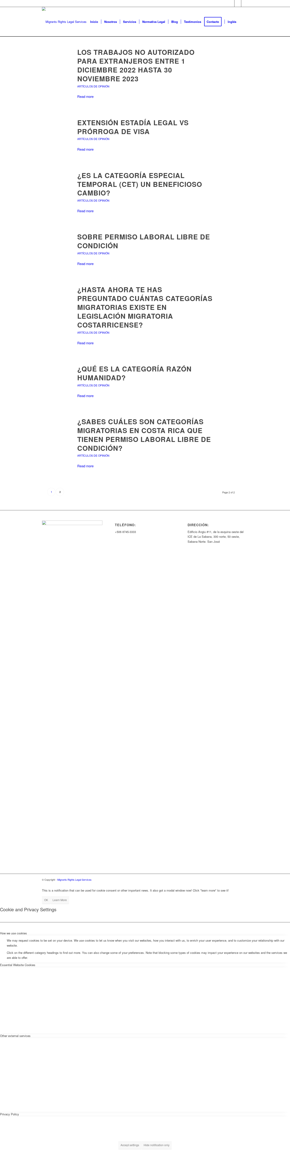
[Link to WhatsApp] (237, 3)
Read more (85, 96)
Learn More (60, 900)
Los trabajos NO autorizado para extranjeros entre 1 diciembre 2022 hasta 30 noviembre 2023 (136, 65)
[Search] (243, 21)
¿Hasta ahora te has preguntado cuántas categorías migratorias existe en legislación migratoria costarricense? (145, 307)
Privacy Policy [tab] (9, 1114)
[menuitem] (94, 21)
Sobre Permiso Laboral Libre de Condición (143, 241)
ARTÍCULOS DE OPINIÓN (93, 86)
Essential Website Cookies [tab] (17, 965)
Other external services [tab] (15, 1036)
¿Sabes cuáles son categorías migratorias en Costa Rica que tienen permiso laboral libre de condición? (144, 435)
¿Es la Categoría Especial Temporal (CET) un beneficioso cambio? (139, 184)
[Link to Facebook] (231, 3)
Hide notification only (156, 1145)
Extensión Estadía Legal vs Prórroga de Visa (133, 127)
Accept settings (130, 1145)
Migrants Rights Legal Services (74, 879)
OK (46, 900)
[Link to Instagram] (244, 3)
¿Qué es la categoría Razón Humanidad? (134, 373)
